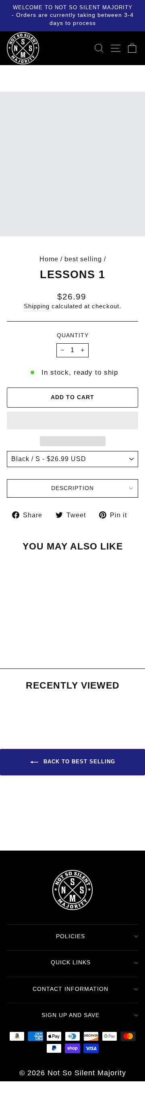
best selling (83, 258)
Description (72, 488)
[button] (72, 420)
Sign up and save (70, 1015)
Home (48, 258)
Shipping (37, 306)
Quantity (73, 335)
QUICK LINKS (71, 962)
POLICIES (70, 936)
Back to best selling (78, 762)
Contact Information (70, 989)
